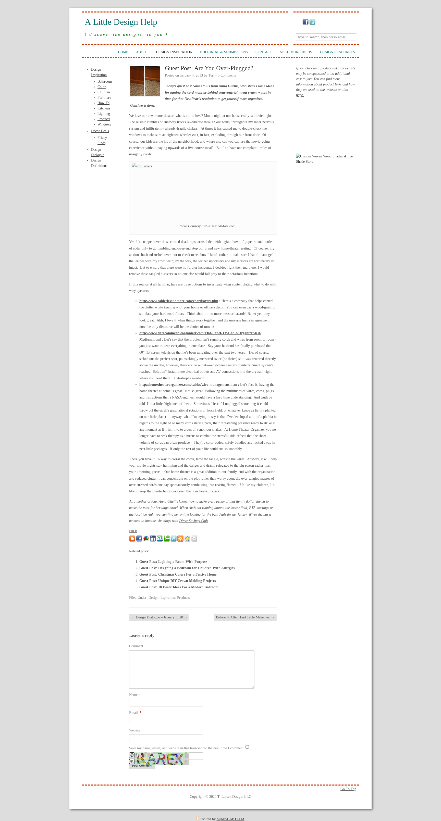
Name (135, 695)
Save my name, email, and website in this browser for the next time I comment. (186, 748)
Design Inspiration (174, 52)
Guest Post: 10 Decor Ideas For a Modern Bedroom (178, 587)
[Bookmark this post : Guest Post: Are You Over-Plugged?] (187, 540)
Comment (136, 646)
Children (103, 92)
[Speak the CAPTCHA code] (132, 763)
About (142, 52)
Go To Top (348, 789)
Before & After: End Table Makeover (245, 617)
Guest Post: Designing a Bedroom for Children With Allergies (187, 568)
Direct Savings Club (193, 521)
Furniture (104, 97)
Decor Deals (100, 131)
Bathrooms (105, 81)
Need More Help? (296, 52)
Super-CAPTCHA (230, 819)
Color (101, 87)
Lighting (103, 114)
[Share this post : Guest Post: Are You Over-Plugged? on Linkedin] (153, 540)
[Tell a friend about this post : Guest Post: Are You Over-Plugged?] (194, 540)
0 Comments (227, 75)
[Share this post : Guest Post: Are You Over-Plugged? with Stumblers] (160, 540)
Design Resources (337, 52)
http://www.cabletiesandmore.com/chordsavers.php (178, 301)
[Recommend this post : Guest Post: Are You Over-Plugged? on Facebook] (139, 540)
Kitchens (103, 108)
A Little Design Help (121, 22)
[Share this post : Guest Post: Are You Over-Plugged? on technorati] (167, 540)
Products (103, 119)
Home (123, 52)
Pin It (133, 531)
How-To (103, 103)
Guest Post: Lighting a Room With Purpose (173, 562)
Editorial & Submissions (224, 52)
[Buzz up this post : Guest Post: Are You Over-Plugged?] (146, 540)
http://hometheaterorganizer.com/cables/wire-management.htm (188, 385)
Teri (211, 75)
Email (135, 713)
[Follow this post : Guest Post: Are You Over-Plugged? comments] (180, 540)
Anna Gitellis (168, 501)
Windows (104, 124)
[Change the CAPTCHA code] (132, 757)
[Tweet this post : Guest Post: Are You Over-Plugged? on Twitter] (173, 540)
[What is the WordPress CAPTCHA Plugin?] (159, 764)
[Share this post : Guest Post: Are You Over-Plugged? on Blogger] (132, 540)
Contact (263, 52)
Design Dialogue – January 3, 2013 (159, 617)
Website (134, 730)
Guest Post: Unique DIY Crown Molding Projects (177, 581)
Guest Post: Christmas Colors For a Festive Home (177, 574)
